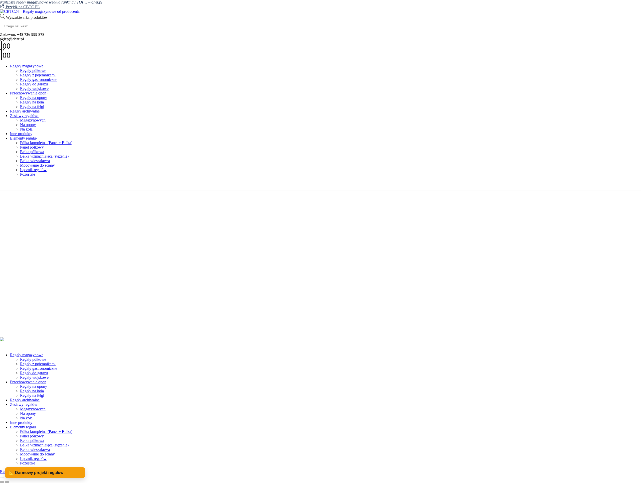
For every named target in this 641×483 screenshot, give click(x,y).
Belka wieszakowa (35, 161)
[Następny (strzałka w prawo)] (7, 482)
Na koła (26, 129)
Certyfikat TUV (22, 322)
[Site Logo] (40, 11)
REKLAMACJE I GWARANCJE (37, 287)
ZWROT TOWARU (26, 291)
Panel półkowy (32, 147)
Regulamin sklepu (24, 282)
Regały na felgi (32, 106)
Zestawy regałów (23, 115)
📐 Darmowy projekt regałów (36, 472)
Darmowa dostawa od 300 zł (33, 317)
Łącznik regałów (33, 170)
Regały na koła (32, 102)
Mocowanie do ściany (37, 165)
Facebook (6, 231)
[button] (3, 346)
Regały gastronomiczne (38, 79)
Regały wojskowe (34, 88)
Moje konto (19, 252)
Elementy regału (23, 138)
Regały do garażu (34, 84)
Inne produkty (21, 134)
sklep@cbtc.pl (33, 218)
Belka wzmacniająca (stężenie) (44, 156)
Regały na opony (33, 97)
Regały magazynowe (26, 66)
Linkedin (30, 231)
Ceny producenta (23, 313)
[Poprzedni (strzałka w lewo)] (2, 482)
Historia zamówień (25, 257)
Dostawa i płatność (25, 296)
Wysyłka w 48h (22, 326)
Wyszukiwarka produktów (27, 17)
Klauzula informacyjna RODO (34, 278)
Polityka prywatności (26, 273)
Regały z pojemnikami (38, 75)
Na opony (28, 125)
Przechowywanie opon (28, 93)
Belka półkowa (32, 152)
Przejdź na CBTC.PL (22, 7)
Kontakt (16, 248)
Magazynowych (33, 120)
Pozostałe (27, 174)
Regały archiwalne (25, 111)
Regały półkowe (33, 70)
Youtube (18, 231)
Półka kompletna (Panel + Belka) (46, 143)
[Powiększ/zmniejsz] (2, 477)
